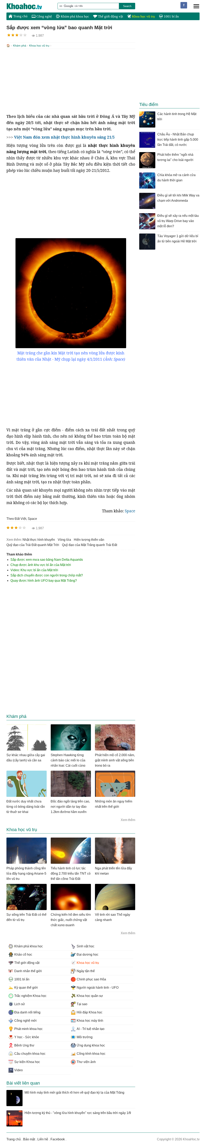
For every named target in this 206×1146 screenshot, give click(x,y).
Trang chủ (20, 16)
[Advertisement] (70, 81)
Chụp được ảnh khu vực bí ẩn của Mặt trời (40, 565)
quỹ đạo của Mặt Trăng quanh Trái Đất (89, 545)
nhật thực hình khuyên (39, 539)
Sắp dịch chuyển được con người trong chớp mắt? (46, 575)
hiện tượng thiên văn (89, 539)
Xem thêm (128, 820)
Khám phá (19, 45)
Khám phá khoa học (74, 16)
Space (130, 511)
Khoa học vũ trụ (143, 16)
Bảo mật (29, 1139)
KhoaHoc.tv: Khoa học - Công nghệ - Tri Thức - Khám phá (28, 6)
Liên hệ (42, 1139)
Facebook (57, 1139)
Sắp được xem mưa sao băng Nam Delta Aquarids (46, 559)
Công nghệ (44, 16)
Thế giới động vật (110, 16)
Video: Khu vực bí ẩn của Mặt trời (34, 570)
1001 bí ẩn (171, 16)
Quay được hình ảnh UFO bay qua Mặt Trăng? (43, 580)
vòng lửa (64, 539)
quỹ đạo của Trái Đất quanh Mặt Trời (32, 545)
